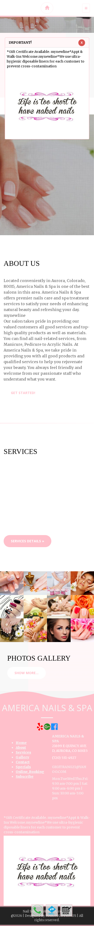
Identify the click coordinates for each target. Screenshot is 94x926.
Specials (23, 767)
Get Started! (23, 392)
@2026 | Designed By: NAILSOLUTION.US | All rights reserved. (47, 918)
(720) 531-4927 (64, 758)
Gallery (22, 757)
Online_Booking (30, 772)
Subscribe (25, 776)
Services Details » (27, 541)
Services (23, 752)
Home (21, 743)
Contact (23, 762)
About (21, 747)
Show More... (26, 673)
